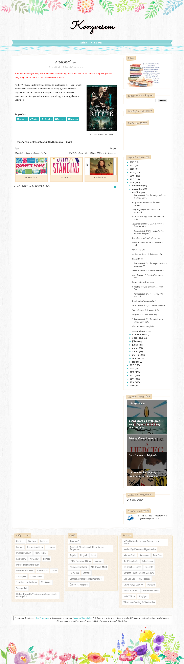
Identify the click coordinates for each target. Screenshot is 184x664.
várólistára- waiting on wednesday (139, 602)
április (135, 351)
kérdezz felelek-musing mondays (138, 573)
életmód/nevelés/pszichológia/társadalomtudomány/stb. (36, 595)
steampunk (21, 576)
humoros (51, 547)
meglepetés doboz (78, 567)
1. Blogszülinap (137, 404)
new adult (34, 558)
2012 (132, 375)
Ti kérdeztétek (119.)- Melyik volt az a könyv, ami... (149, 197)
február (136, 358)
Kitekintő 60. (31, 177)
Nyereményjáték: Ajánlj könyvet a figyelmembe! (148, 225)
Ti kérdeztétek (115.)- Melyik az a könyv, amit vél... (147, 321)
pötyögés (74, 573)
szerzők (86, 573)
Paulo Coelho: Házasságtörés (145, 310)
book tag (157, 555)
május (135, 348)
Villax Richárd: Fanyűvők (143, 326)
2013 (132, 372)
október (136, 192)
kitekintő (149, 567)
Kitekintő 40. (137, 259)
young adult (21, 588)
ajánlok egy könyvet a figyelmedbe (139, 549)
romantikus (42, 570)
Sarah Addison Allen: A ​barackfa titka (147, 244)
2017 (132, 179)
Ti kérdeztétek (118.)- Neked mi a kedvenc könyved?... (148, 232)
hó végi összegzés (132, 567)
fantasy (19, 547)
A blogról (96, 43)
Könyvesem (92, 26)
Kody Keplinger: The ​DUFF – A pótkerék (146, 211)
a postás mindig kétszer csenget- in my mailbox (141, 542)
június (135, 344)
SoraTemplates (42, 618)
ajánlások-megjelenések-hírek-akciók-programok (87, 548)
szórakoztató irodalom (26, 582)
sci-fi (54, 570)
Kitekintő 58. (100, 177)
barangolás (144, 555)
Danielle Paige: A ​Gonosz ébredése (148, 270)
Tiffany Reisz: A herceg (142, 438)
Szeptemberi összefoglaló (144, 301)
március (136, 355)
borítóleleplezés (130, 561)
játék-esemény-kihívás (80, 561)
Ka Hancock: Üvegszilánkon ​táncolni (148, 305)
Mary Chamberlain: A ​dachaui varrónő (146, 204)
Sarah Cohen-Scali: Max (143, 282)
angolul (73, 555)
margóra (98, 561)
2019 (132, 172)
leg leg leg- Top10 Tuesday (136, 578)
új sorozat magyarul (79, 584)
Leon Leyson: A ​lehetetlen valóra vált (147, 276)
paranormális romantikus (27, 564)
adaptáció (74, 541)
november (137, 189)
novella (46, 558)
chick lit (20, 541)
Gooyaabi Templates (82, 618)
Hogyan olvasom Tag (141, 331)
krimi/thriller (40, 553)
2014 (132, 368)
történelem (46, 582)
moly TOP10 (129, 596)
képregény (21, 558)
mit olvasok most (99, 567)
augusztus (138, 337)
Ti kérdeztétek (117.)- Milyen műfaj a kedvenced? (149, 265)
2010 (132, 382)
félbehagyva (147, 561)
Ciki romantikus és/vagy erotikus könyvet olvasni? (144, 474)
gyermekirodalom (35, 547)
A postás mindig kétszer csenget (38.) (147, 288)
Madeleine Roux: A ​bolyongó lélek (147, 254)
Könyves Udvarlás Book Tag (144, 314)
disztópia (32, 541)
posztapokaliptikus (24, 570)
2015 (132, 365)
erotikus (44, 541)
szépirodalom (36, 576)
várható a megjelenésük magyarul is (86, 578)
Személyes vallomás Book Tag (146, 238)
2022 (132, 165)
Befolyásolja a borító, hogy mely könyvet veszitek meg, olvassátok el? (145, 424)
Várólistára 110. (138, 249)
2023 (132, 162)
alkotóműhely (129, 555)
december (137, 185)
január (135, 361)
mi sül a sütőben (131, 590)
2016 (132, 182)
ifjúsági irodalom (23, 553)
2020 (132, 169)
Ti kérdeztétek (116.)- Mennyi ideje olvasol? (148, 295)
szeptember (138, 334)
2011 (132, 379)
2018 (132, 175)
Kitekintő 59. (66, 177)
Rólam (84, 43)
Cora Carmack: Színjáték (143, 455)
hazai (93, 555)
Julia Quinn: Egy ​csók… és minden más (148, 218)
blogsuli (83, 555)
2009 (132, 385)
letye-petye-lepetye (133, 584)
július (135, 341)
